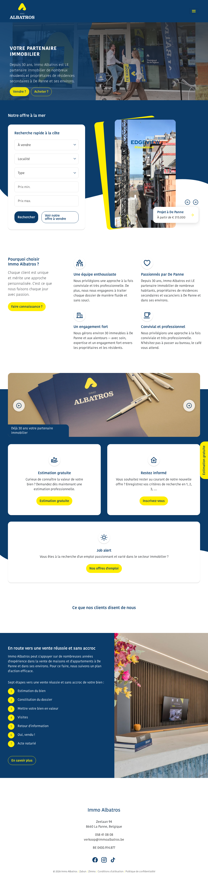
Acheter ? (41, 91)
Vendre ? (19, 91)
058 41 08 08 (104, 835)
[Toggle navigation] (193, 11)
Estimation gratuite (54, 501)
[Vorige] (187, 202)
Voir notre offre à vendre (55, 217)
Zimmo (92, 871)
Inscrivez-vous (154, 501)
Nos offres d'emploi (104, 568)
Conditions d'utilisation (111, 871)
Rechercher (26, 217)
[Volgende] (195, 202)
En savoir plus (21, 760)
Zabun (82, 871)
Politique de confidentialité (140, 871)
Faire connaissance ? (26, 306)
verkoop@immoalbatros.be (104, 839)
